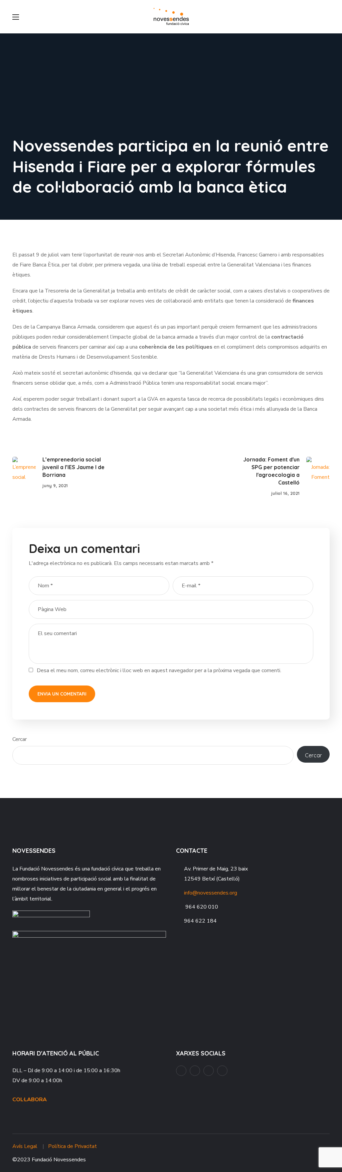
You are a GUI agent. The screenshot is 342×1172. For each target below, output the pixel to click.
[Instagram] (208, 1070)
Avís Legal (24, 1146)
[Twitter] (222, 1070)
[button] (327, 16)
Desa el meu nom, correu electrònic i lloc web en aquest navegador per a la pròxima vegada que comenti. (159, 670)
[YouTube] (195, 1070)
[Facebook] (181, 1070)
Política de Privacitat (72, 1146)
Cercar (19, 739)
